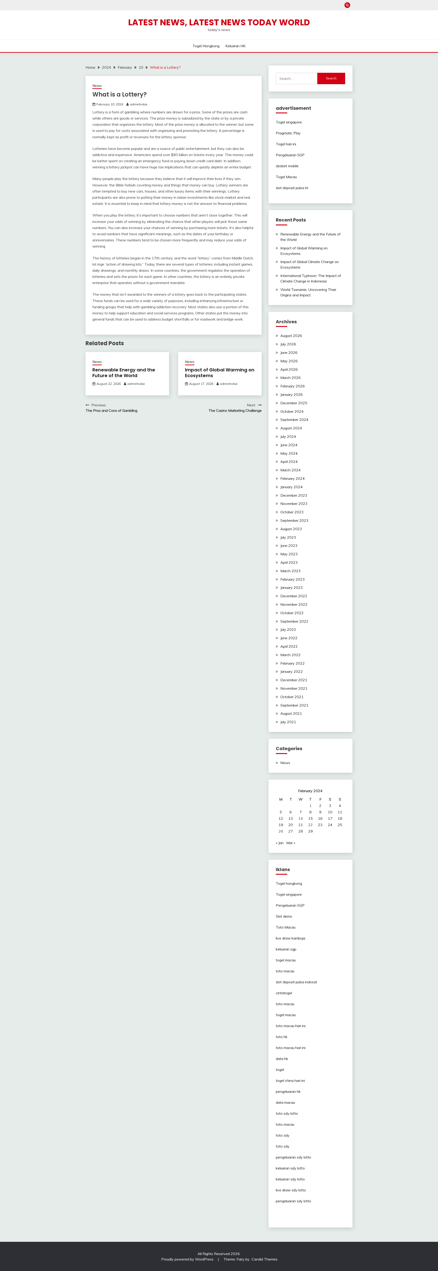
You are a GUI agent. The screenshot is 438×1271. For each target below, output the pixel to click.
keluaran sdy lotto (290, 1168)
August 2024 (291, 428)
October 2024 (292, 411)
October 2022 (292, 613)
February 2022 (292, 663)
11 (340, 812)
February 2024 (292, 478)
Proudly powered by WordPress (187, 1259)
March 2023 (290, 571)
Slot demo (284, 916)
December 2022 (293, 596)
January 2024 (291, 487)
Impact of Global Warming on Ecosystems (219, 373)
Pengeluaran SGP (290, 155)
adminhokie (138, 104)
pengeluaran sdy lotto (293, 1201)
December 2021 (293, 680)
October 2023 (292, 512)
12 (281, 818)
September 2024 (294, 419)
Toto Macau (285, 927)
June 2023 (288, 545)
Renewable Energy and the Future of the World (123, 373)
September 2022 (294, 621)
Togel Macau (286, 177)
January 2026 (291, 394)
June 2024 (288, 445)
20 (290, 824)
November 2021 (294, 688)
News (97, 86)
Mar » (290, 842)
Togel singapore (289, 122)
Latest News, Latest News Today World (219, 22)
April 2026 (289, 369)
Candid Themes (264, 1259)
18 (340, 818)
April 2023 (289, 562)
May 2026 (289, 361)
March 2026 (290, 377)
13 (290, 818)
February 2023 (292, 579)
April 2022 (289, 646)
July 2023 (288, 537)
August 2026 (291, 335)
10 (330, 812)
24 (330, 824)
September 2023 (294, 520)
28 (300, 831)
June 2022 (288, 638)
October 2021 (292, 696)
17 (330, 818)
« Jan (280, 842)
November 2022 (294, 604)
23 (320, 824)
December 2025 (293, 403)
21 (300, 824)
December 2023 (293, 495)
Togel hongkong (206, 46)
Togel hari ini (286, 144)
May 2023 (289, 554)
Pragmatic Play (288, 133)
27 (290, 831)
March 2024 (290, 470)
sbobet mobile (287, 166)
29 (310, 831)
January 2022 (291, 671)
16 (320, 818)
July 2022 (288, 629)
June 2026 (288, 352)
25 (340, 824)
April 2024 (289, 461)
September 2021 (294, 705)
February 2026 (292, 386)
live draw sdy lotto (291, 1190)
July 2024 (288, 436)
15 (310, 818)
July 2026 (288, 344)
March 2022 (290, 654)
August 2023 (291, 529)
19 (281, 824)
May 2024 (289, 453)
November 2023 (294, 503)
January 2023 (291, 587)
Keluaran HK (235, 46)
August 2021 (291, 713)
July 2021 (288, 722)
